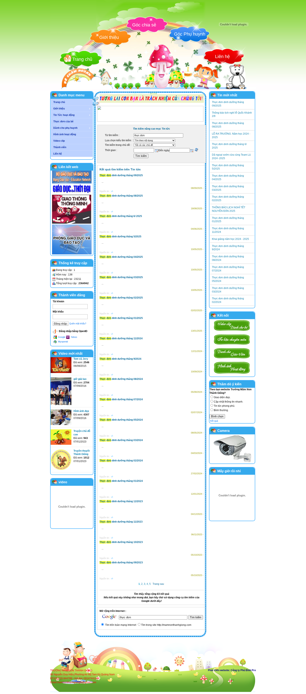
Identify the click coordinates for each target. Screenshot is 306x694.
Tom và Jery (80, 358)
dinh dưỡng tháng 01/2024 (121, 481)
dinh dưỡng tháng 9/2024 (120, 358)
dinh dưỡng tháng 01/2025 (121, 318)
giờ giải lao (79, 379)
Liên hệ (222, 56)
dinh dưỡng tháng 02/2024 (121, 460)
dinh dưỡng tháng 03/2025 (121, 277)
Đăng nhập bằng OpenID (72, 331)
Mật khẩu (58, 311)
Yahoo (73, 337)
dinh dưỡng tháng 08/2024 (121, 379)
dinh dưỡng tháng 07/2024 (121, 399)
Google (61, 337)
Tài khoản (58, 301)
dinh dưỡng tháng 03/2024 (121, 440)
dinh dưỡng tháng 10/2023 (121, 542)
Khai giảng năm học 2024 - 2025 (230, 239)
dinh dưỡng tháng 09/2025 (121, 175)
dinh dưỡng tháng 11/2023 (121, 521)
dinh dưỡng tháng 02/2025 (121, 297)
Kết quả (214, 421)
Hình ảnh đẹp (81, 411)
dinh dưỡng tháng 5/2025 (120, 236)
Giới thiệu (109, 37)
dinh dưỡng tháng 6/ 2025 (121, 216)
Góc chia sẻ (144, 24)
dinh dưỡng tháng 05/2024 (121, 419)
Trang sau (158, 583)
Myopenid (62, 341)
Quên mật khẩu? (77, 323)
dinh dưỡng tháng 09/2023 (121, 562)
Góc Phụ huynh (189, 34)
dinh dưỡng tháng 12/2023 (121, 501)
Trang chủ (82, 59)
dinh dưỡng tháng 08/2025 (121, 195)
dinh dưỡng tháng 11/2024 (121, 338)
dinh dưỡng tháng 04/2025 (121, 256)
